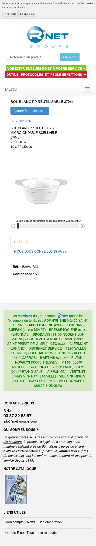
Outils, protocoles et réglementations (45, 74)
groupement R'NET (22, 437)
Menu (10, 89)
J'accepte (11, 13)
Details (20, 241)
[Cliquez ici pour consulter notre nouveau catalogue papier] (15, 476)
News (31, 522)
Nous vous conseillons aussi (41, 251)
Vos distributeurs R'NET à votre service (45, 68)
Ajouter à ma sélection (30, 110)
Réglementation (50, 522)
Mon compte (14, 522)
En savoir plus (27, 13)
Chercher (70, 57)
